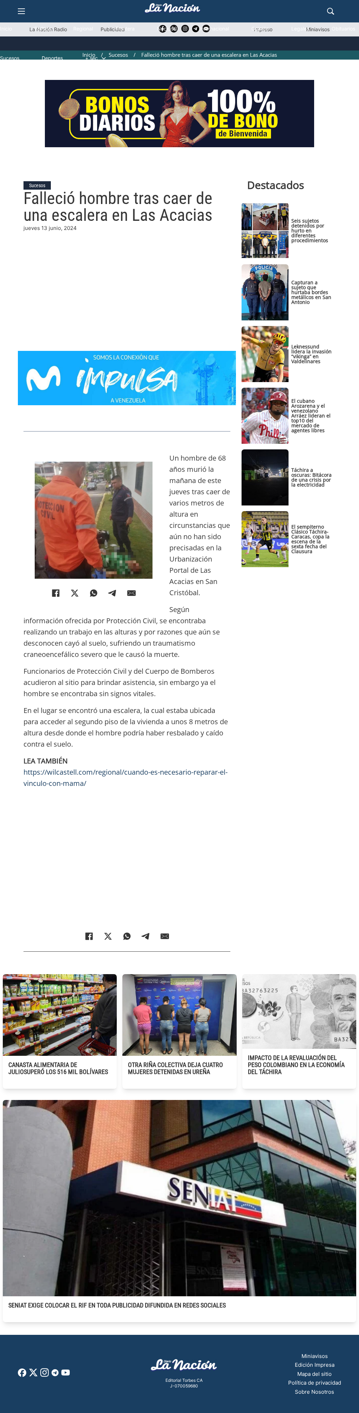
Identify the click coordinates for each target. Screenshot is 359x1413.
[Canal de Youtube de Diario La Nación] (65, 1375)
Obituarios (343, 29)
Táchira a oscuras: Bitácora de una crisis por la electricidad (311, 477)
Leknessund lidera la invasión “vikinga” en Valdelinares (311, 354)
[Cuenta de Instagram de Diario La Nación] (44, 1375)
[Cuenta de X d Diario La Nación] (33, 1375)
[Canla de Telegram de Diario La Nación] (55, 1374)
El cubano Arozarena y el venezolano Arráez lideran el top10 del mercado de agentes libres (311, 416)
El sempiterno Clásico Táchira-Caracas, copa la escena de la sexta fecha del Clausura (310, 539)
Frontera (125, 29)
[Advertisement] (127, 281)
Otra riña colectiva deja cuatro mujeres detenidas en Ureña (175, 1068)
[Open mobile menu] (21, 11)
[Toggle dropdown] (103, 58)
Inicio (6, 29)
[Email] (131, 593)
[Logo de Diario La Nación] (184, 1367)
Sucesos (9, 58)
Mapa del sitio (314, 1374)
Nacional (167, 29)
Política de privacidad (314, 1382)
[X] (74, 593)
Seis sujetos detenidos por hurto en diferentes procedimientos (309, 230)
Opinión (260, 29)
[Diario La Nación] (172, 10)
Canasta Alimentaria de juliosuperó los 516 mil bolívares (58, 1068)
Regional (83, 29)
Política (42, 29)
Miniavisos (315, 1356)
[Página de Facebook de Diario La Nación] (22, 1375)
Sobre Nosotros (314, 1391)
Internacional (214, 29)
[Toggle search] (330, 11)
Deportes (52, 58)
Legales (300, 29)
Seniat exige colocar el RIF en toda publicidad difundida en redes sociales (117, 1305)
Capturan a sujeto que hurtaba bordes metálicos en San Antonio (311, 292)
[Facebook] (55, 593)
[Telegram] (112, 593)
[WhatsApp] (93, 593)
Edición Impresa (314, 1364)
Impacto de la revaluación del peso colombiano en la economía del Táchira (296, 1064)
